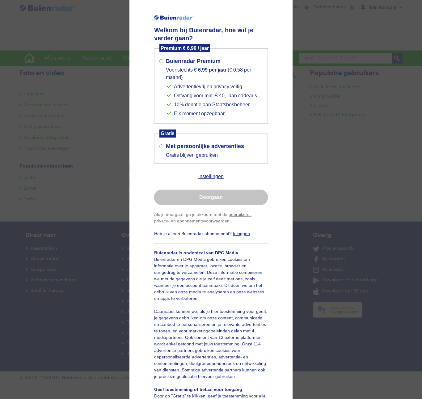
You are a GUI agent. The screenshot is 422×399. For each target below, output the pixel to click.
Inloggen (241, 233)
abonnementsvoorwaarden (203, 220)
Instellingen (211, 176)
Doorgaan (211, 197)
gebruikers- (240, 214)
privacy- (162, 220)
